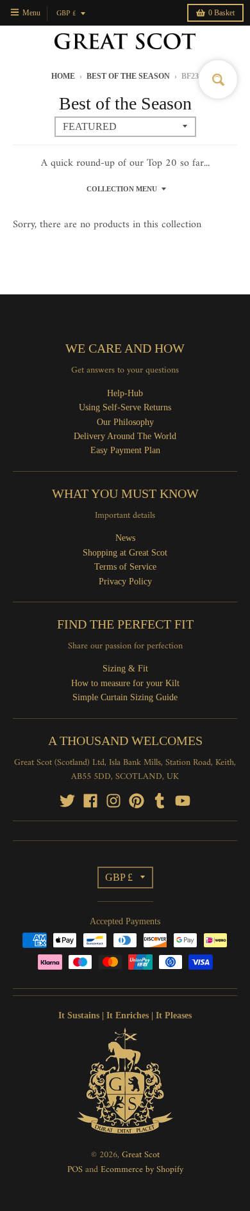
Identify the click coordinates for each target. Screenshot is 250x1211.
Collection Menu (122, 189)
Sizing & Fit (125, 668)
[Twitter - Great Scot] (67, 800)
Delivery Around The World (125, 436)
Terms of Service (125, 567)
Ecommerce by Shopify (142, 1170)
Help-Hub (125, 393)
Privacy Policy (125, 581)
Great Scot (141, 1155)
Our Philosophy (125, 422)
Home (63, 76)
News (125, 538)
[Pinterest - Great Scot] (136, 800)
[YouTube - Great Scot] (182, 800)
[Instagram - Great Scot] (113, 800)
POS (75, 1170)
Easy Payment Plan (125, 450)
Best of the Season (128, 76)
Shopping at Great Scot (125, 552)
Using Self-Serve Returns (125, 407)
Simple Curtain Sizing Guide (125, 697)
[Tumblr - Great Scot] (159, 800)
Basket (221, 12)
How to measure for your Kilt (125, 683)
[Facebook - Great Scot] (90, 800)
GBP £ (66, 13)
